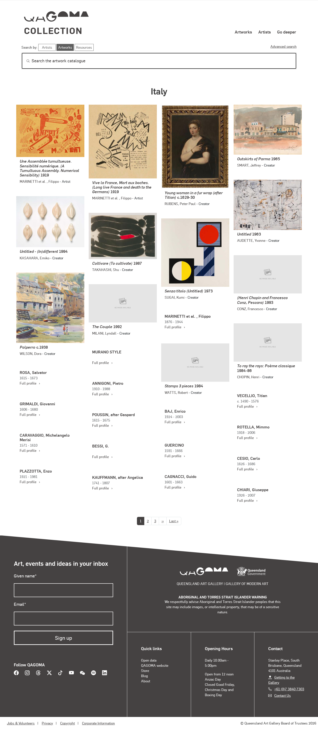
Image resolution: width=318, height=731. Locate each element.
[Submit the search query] (24, 61)
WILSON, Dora (30, 353)
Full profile (175, 327)
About (145, 681)
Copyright (67, 723)
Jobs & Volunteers (21, 723)
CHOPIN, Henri (248, 377)
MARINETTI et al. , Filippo (39, 181)
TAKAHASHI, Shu (105, 269)
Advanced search (283, 46)
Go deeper (286, 32)
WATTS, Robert (176, 392)
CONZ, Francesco (250, 308)
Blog (144, 675)
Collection (53, 30)
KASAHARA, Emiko (34, 258)
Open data (148, 660)
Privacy (47, 723)
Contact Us (282, 695)
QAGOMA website (154, 665)
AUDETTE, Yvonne (251, 240)
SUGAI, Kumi (175, 297)
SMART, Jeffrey (249, 165)
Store (145, 670)
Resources (84, 47)
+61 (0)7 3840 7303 (289, 689)
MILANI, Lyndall (104, 333)
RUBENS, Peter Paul (180, 203)
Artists (264, 32)
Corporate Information (98, 723)
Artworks (243, 32)
